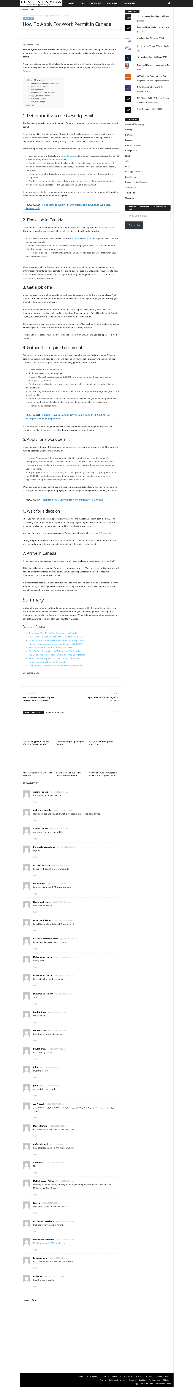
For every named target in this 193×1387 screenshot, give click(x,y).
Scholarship (128, 3)
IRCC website (104, 533)
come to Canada (69, 156)
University (129, 198)
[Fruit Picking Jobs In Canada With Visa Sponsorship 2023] (38, 728)
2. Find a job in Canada (39, 87)
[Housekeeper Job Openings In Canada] (71, 728)
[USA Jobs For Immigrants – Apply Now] (104, 728)
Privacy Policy (92, 1376)
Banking (112, 3)
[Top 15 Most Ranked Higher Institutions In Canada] (71, 759)
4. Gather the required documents (43, 93)
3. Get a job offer (36, 90)
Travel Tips (96, 3)
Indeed (75, 238)
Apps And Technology (134, 124)
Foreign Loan (131, 151)
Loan (82, 3)
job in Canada (107, 227)
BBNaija (128, 135)
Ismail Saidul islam (42, 920)
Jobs (127, 161)
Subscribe (134, 225)
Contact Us (116, 1376)
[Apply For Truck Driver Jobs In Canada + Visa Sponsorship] (104, 759)
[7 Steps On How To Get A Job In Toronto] (38, 759)
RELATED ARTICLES (33, 712)
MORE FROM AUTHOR (55, 712)
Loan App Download (133, 172)
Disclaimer (128, 1376)
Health (128, 156)
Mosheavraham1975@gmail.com (49, 1243)
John (35, 1067)
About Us (105, 1376)
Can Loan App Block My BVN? (150, 38)
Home (71, 3)
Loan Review (130, 177)
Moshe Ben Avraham (43, 1221)
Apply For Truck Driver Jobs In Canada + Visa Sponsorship (103, 774)
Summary (30, 105)
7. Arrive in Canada (37, 102)
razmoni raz (39, 883)
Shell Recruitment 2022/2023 (149, 109)
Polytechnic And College (136, 182)
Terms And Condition (153, 1376)
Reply (35, 802)
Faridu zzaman (40, 1258)
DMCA (138, 1376)
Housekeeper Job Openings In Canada (70, 742)
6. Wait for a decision (37, 99)
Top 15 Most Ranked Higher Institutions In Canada (38, 699)
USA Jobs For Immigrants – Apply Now (101, 742)
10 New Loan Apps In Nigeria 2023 (152, 57)
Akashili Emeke (40, 791)
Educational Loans (133, 145)
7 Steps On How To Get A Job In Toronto (101, 699)
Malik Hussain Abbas (43, 1181)
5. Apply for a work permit (39, 96)
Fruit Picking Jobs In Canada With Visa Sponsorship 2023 (36, 742)
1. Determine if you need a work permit (45, 84)
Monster (88, 238)
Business (129, 140)
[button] (169, 3)
